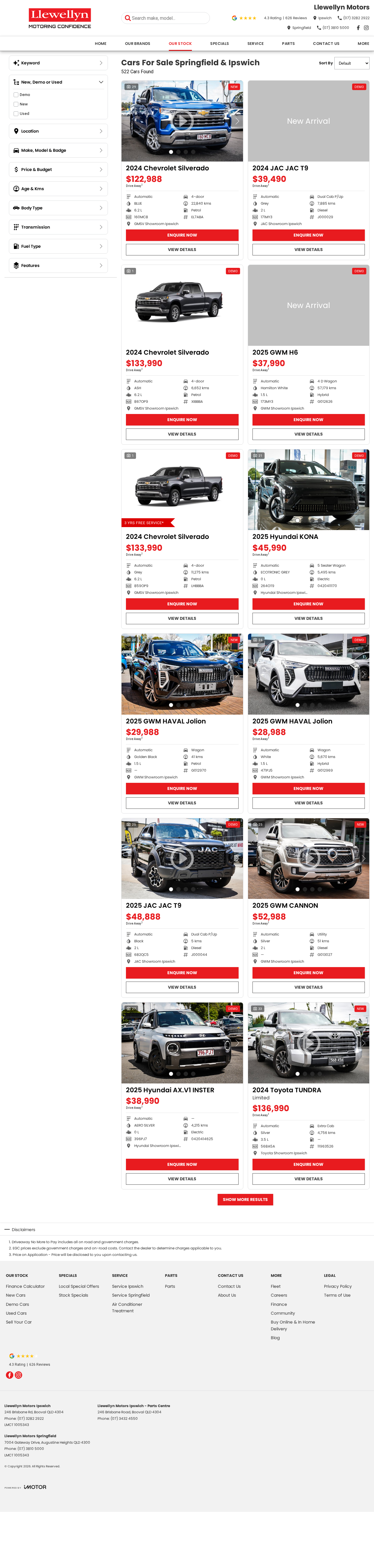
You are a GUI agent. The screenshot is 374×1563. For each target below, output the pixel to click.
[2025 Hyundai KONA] (309, 489)
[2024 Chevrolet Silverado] (182, 305)
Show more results (245, 1199)
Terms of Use (337, 1295)
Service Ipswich (127, 1286)
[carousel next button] (237, 121)
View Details (182, 249)
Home (101, 43)
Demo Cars (17, 1304)
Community (283, 1313)
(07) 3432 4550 (124, 1418)
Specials (219, 43)
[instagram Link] (366, 28)
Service (255, 43)
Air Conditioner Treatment (127, 1307)
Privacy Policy (338, 1286)
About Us (227, 1295)
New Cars (15, 1295)
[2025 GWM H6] (309, 305)
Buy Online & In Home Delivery (293, 1325)
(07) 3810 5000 (30, 1448)
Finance (279, 1304)
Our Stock (180, 43)
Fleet (276, 1286)
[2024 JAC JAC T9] (309, 121)
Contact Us (326, 43)
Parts (288, 43)
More (363, 43)
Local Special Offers (79, 1286)
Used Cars (16, 1313)
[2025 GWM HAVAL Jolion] (182, 674)
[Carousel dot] (171, 152)
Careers (279, 1295)
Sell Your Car (19, 1322)
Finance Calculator (25, 1286)
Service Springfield (131, 1295)
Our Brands (137, 43)
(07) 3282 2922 (30, 1418)
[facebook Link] (358, 28)
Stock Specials (73, 1295)
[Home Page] (59, 18)
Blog (275, 1338)
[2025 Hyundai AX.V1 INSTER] (182, 1043)
